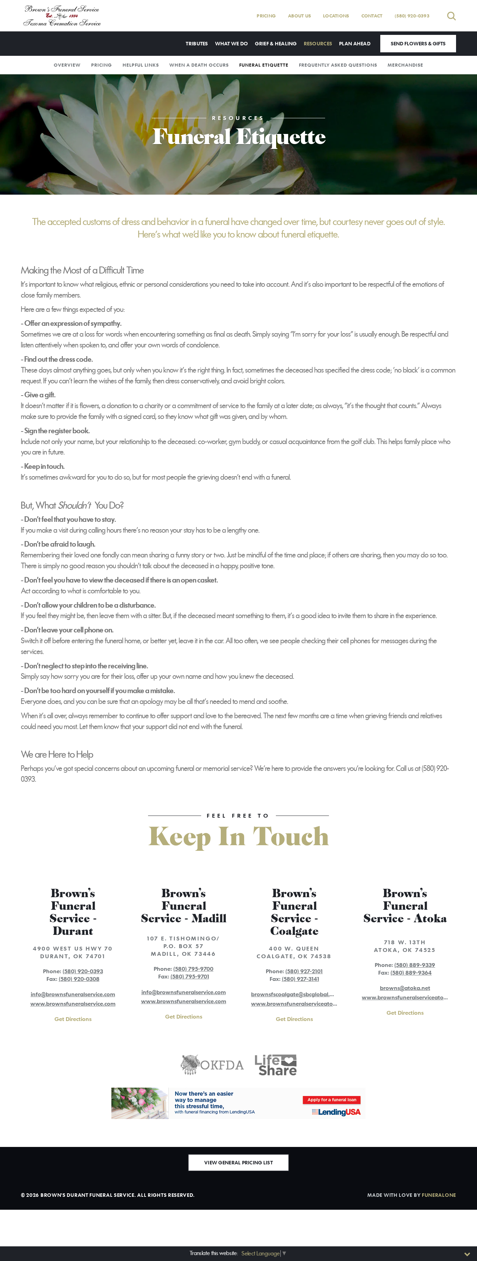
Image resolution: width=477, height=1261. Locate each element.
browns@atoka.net (405, 987)
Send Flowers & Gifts (418, 43)
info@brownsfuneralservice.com (73, 994)
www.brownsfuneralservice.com (73, 1003)
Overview (67, 65)
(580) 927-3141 (300, 978)
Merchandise (405, 65)
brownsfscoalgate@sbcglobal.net (294, 994)
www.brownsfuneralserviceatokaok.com (305, 1003)
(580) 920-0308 (79, 978)
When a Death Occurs (199, 65)
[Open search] (451, 16)
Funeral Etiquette (263, 65)
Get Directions (72, 1018)
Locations (336, 16)
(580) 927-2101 (304, 971)
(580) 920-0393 (412, 16)
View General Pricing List (238, 1162)
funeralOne (439, 1195)
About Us (299, 16)
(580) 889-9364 (411, 972)
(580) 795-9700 (193, 968)
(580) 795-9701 (189, 976)
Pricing (266, 16)
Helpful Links (141, 65)
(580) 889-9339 (414, 964)
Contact (372, 16)
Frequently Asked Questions (338, 65)
